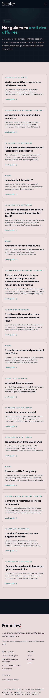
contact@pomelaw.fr (10, 680)
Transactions (7, 669)
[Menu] (45, 4)
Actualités (31, 659)
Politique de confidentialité (25, 694)
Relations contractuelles (11, 665)
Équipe (29, 656)
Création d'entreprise (10, 656)
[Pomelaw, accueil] (8, 4)
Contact (30, 663)
